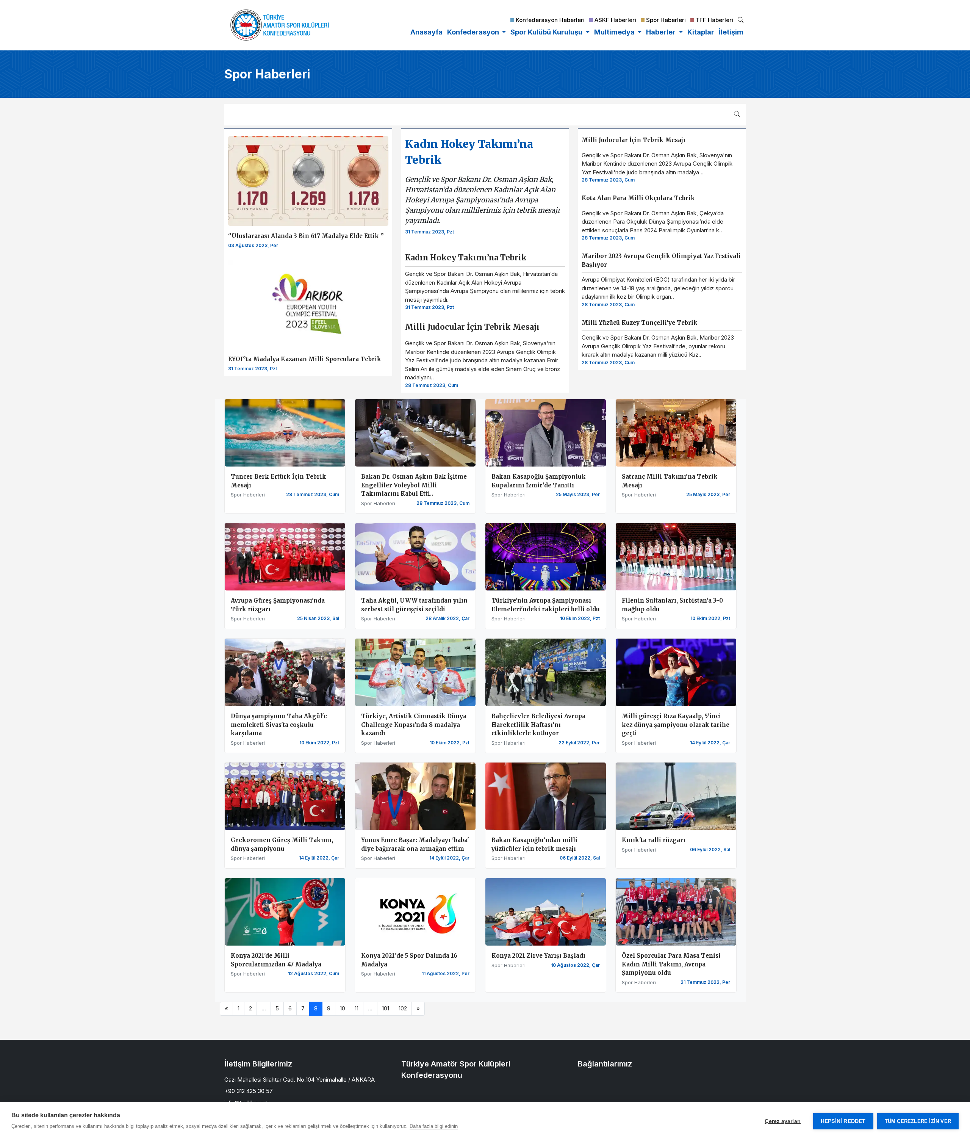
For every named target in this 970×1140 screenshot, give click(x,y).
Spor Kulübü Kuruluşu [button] (547, 32)
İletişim (731, 32)
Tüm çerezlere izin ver (918, 1121)
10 (342, 1008)
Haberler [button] (661, 32)
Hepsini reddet (843, 1121)
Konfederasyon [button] (474, 32)
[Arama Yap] (740, 20)
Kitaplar (700, 32)
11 (356, 1008)
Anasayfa (426, 32)
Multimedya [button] (615, 32)
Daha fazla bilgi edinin (434, 1126)
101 (385, 1008)
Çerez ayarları (783, 1121)
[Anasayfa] (279, 25)
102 (403, 1008)
